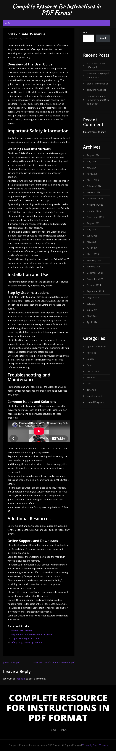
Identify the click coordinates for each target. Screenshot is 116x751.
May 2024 (92, 316)
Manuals (91, 377)
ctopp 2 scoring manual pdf (25, 638)
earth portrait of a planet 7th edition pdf (53, 662)
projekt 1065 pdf (11, 662)
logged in (21, 678)
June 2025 (92, 235)
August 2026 (93, 155)
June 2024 (92, 309)
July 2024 (92, 303)
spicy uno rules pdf (96, 89)
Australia (91, 352)
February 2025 (94, 260)
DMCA (63, 729)
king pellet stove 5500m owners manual (31, 634)
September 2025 (95, 217)
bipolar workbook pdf (98, 83)
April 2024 (92, 322)
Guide (90, 365)
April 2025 (92, 248)
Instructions (93, 371)
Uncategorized (94, 396)
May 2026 (92, 167)
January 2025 (93, 266)
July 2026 (92, 161)
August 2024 (93, 297)
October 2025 (94, 211)
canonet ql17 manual (21, 630)
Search (86, 32)
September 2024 (95, 291)
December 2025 (95, 198)
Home (53, 729)
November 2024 (95, 279)
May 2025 (92, 241)
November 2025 (95, 204)
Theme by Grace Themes (95, 745)
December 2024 (95, 272)
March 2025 (93, 254)
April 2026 (92, 173)
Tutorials (91, 389)
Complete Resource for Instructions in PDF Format (56, 9)
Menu (7, 22)
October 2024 (94, 285)
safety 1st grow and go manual (26, 642)
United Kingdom (95, 402)
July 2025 (92, 229)
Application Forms (96, 346)
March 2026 (93, 180)
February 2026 (94, 186)
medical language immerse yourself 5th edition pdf (98, 99)
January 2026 (93, 192)
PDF (89, 383)
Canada (91, 358)
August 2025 (93, 223)
